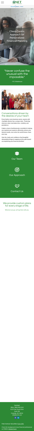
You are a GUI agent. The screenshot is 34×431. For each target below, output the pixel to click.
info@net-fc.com (17, 415)
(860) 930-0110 (19, 407)
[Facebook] (15, 418)
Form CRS (20, 424)
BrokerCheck (12, 429)
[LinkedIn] (18, 418)
